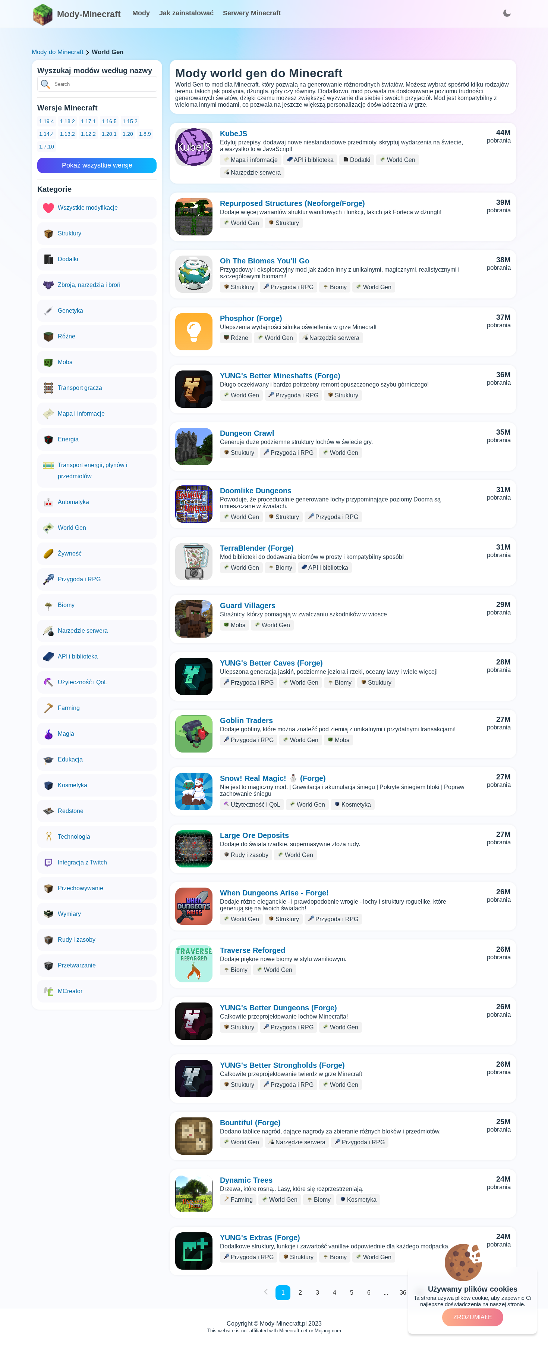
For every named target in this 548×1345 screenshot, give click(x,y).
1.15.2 (130, 121)
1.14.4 (46, 134)
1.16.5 (109, 121)
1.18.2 (67, 121)
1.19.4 (46, 121)
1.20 (128, 134)
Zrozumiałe (472, 1317)
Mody (141, 13)
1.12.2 (88, 134)
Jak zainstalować (186, 13)
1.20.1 (109, 134)
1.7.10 (46, 147)
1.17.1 (88, 121)
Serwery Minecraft (252, 13)
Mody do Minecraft (58, 52)
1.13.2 (67, 134)
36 (403, 1292)
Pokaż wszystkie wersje (97, 165)
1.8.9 (145, 134)
